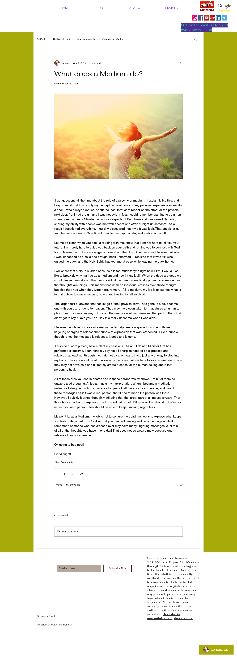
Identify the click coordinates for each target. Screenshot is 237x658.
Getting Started (61, 39)
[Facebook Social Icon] (200, 18)
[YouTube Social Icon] (206, 18)
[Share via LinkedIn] (73, 474)
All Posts (41, 39)
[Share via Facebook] (56, 474)
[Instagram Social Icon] (194, 18)
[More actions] (181, 63)
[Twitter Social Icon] (224, 18)
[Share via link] (81, 474)
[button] (195, 39)
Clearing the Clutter (112, 39)
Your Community (86, 39)
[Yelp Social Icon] (212, 18)
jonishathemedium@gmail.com (55, 624)
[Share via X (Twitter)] (64, 474)
